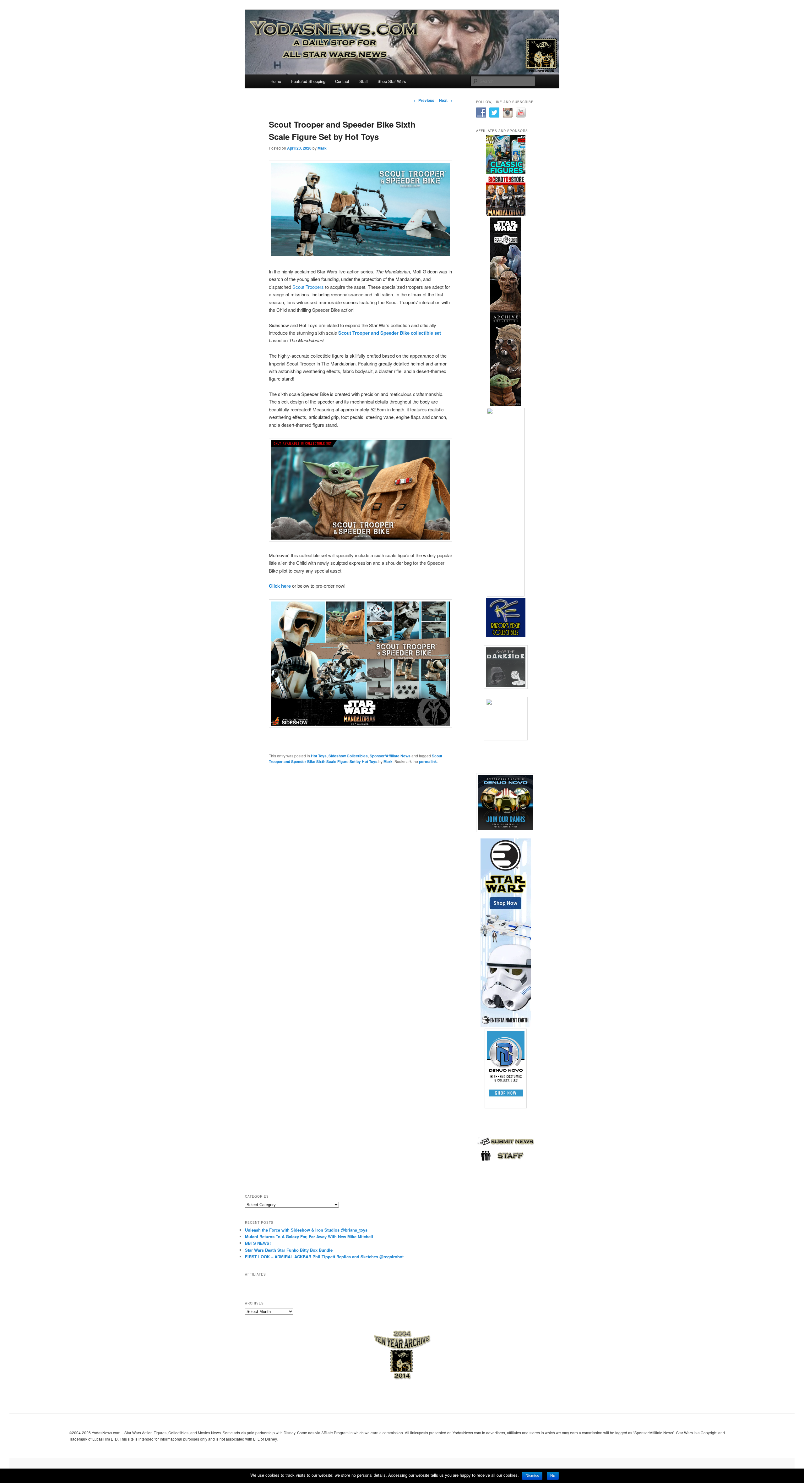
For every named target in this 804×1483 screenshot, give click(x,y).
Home (275, 81)
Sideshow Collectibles (348, 756)
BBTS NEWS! (258, 1243)
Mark (322, 148)
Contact (342, 81)
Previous (424, 100)
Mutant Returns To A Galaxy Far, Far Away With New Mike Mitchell (309, 1236)
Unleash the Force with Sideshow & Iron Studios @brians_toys (306, 1230)
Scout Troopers (307, 286)
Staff (363, 81)
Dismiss (532, 1476)
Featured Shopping (308, 81)
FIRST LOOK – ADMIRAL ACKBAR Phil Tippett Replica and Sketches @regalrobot (324, 1257)
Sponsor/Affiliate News (390, 756)
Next (445, 100)
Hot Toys (319, 756)
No (552, 1476)
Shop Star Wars (392, 81)
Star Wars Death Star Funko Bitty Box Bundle (289, 1250)
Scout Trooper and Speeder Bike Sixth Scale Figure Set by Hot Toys (355, 758)
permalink (428, 761)
